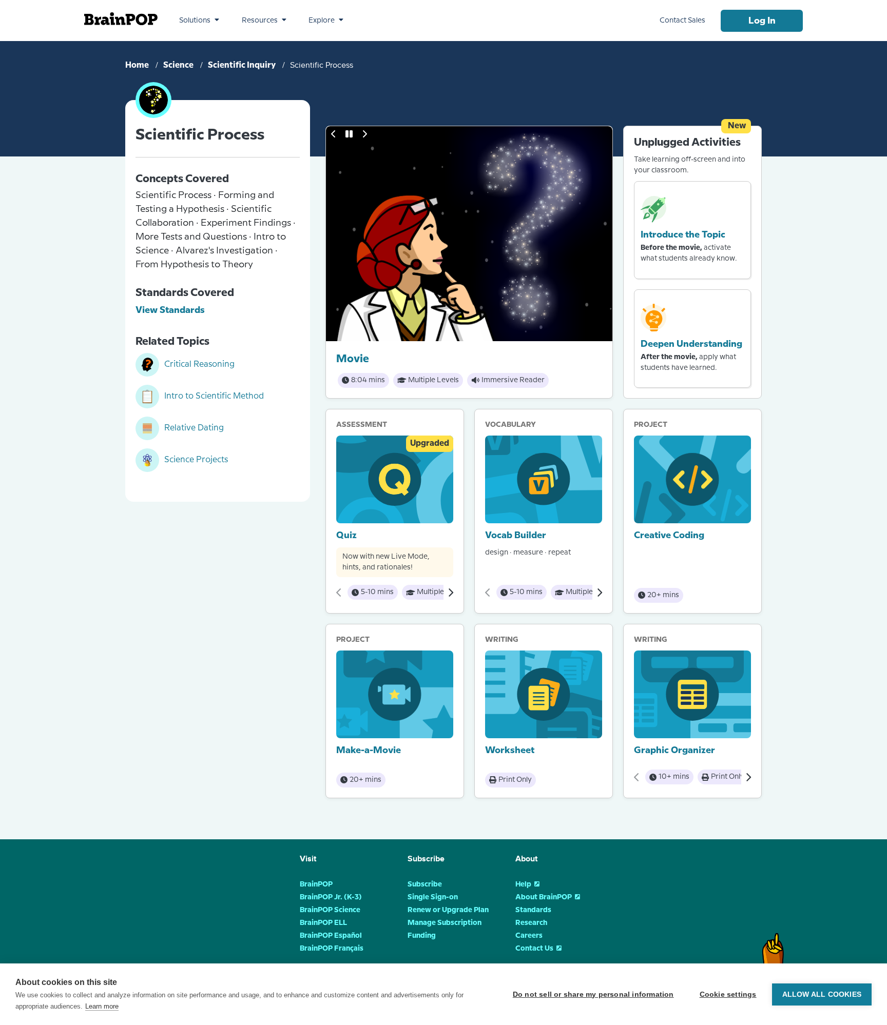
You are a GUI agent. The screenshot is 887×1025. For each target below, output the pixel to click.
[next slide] (364, 134)
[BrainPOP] (121, 18)
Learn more (102, 1006)
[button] (199, 20)
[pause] (349, 134)
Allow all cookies (821, 994)
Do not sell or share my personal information (593, 994)
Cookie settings (728, 994)
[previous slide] (333, 134)
